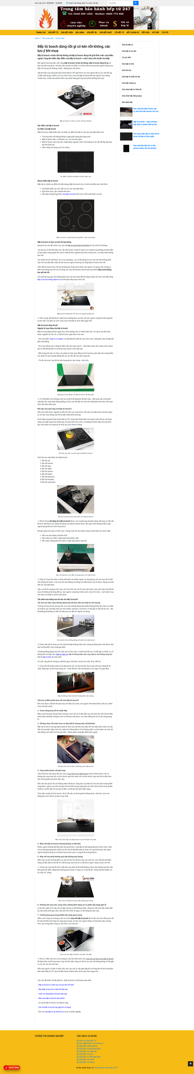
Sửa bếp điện (67, 32)
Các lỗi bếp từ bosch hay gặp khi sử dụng (55, 1007)
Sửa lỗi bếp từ (127, 45)
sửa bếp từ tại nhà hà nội (54, 1012)
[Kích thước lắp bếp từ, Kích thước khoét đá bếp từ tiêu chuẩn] (126, 136)
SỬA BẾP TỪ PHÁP (86, 1060)
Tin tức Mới (60, 38)
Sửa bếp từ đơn (128, 64)
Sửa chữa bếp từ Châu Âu (132, 89)
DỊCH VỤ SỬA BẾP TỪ (87, 1041)
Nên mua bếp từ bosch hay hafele (52, 998)
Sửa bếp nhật (106, 32)
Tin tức (165, 32)
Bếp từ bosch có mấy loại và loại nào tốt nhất (56, 985)
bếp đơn (145, 32)
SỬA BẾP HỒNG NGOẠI (88, 1046)
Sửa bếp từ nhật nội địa (131, 77)
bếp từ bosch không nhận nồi (48, 279)
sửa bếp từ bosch (69, 194)
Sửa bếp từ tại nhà (129, 51)
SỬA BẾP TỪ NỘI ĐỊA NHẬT (90, 1049)
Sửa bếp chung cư (129, 83)
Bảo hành (79, 32)
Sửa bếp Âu (92, 32)
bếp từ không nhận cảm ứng (79, 654)
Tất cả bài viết (47, 38)
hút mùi (155, 32)
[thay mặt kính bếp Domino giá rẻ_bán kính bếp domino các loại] (126, 112)
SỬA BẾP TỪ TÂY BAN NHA (89, 1057)
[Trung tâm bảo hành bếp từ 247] (97, 18)
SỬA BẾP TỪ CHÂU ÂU (88, 1051)
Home (37, 38)
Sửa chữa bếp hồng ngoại (132, 96)
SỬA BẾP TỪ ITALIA (87, 1062)
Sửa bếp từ (53, 32)
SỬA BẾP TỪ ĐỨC (86, 1054)
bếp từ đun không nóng (100, 654)
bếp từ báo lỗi (48, 657)
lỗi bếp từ (119, 32)
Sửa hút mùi (126, 70)
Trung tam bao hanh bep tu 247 (106, 1068)
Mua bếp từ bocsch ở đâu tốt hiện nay (53, 989)
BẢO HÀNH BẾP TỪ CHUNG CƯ (91, 1043)
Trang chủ (41, 32)
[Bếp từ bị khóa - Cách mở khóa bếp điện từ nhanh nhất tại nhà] (126, 124)
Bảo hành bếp (127, 102)
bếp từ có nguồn (56, 339)
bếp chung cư (133, 32)
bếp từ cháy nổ (62, 654)
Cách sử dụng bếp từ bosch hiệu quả (53, 994)
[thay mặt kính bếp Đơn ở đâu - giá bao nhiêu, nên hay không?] (126, 148)
